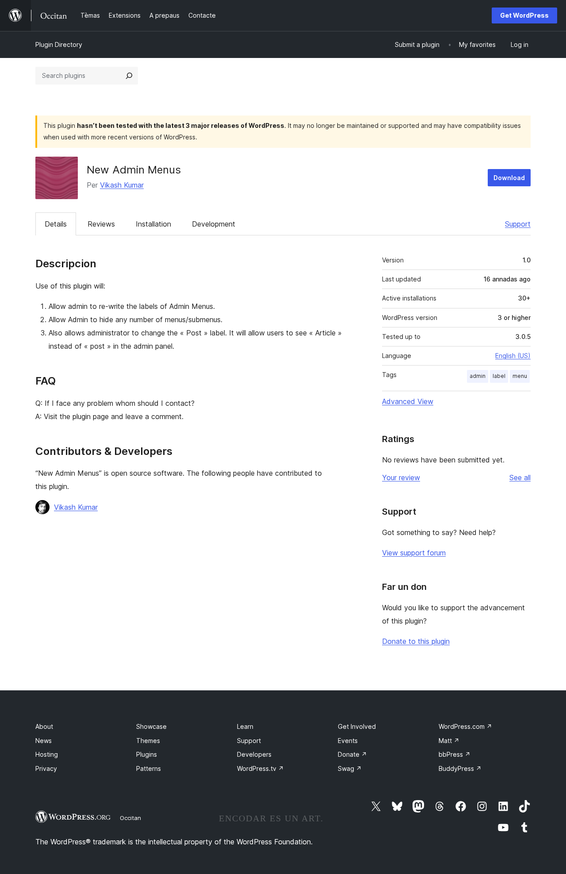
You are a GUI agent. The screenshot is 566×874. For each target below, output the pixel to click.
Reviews (101, 223)
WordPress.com (465, 726)
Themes (148, 740)
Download (509, 177)
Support (518, 223)
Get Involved (357, 726)
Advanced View (407, 401)
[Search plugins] (129, 76)
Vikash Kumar (122, 185)
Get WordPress (524, 15)
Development (213, 223)
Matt (449, 740)
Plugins (146, 754)
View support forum (414, 552)
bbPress (454, 754)
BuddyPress (460, 768)
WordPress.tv (260, 768)
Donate (352, 754)
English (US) (513, 355)
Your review (401, 477)
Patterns (148, 768)
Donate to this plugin (416, 641)
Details (56, 223)
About (44, 726)
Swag (350, 768)
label (499, 376)
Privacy (46, 768)
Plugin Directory (58, 44)
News (43, 740)
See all (520, 477)
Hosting (46, 754)
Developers (254, 754)
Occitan (130, 817)
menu (519, 376)
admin (478, 376)
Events (348, 740)
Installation (153, 223)
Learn (245, 726)
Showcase (151, 726)
